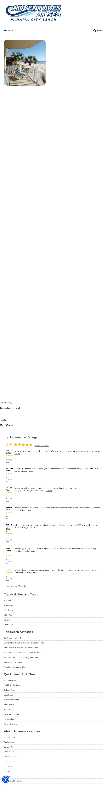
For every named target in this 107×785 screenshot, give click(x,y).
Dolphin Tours (9, 690)
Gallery (6, 761)
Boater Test (8, 625)
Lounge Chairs (9, 719)
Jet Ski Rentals (9, 704)
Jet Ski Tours (8, 615)
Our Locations (9, 742)
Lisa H (8, 570)
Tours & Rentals (10, 737)
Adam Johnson (9, 550)
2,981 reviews (42, 445)
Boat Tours (8, 610)
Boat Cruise (8, 695)
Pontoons (8, 600)
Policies (7, 771)
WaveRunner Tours (11, 700)
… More (17, 453)
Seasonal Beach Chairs (13, 662)
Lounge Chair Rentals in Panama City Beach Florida (24, 643)
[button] (6, 779)
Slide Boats (8, 605)
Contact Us (8, 747)
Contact (7, 620)
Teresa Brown (9, 508)
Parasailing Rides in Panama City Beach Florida (22, 657)
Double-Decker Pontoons (14, 685)
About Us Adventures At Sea (15, 667)
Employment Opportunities (14, 781)
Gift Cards (8, 766)
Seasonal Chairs (10, 756)
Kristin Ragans (9, 489)
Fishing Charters (10, 724)
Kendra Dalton (9, 452)
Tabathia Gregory (9, 528)
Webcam (7, 776)
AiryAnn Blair (9, 469)
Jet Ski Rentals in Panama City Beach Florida (21, 648)
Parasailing (8, 709)
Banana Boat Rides (11, 714)
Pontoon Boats (10, 680)
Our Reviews (9, 752)
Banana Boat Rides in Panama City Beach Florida (23, 652)
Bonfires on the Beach (12, 638)
